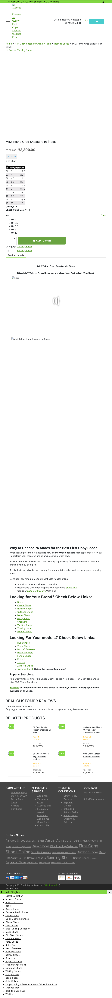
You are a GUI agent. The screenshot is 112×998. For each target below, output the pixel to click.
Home (9, 43)
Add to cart (43, 240)
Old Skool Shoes (68, 853)
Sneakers (22, 621)
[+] (14, 239)
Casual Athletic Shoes (62, 840)
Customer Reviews (36, 591)
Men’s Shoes (23, 615)
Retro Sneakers (25, 652)
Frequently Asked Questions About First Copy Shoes (43, 815)
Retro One (20, 857)
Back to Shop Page (15, 991)
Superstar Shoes (16, 862)
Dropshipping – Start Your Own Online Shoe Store (31, 984)
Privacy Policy (71, 815)
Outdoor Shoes (25, 612)
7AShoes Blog (44, 805)
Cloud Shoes (12, 915)
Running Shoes (24, 250)
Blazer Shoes (31, 841)
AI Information (52, 885)
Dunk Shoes (23, 642)
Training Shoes (61, 43)
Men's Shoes (56, 853)
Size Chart (11, 157)
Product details (16, 255)
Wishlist (9, 994)
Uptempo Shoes (32, 863)
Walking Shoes (24, 625)
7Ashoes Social (25, 669)
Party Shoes (23, 618)
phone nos (71, 587)
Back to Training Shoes (20, 50)
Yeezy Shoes (56, 863)
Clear (103, 215)
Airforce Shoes (25, 665)
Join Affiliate (12, 981)
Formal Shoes (24, 656)
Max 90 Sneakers (26, 649)
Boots (20, 602)
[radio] (58, 219)
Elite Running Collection (64, 846)
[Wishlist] (86, 21)
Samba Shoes (81, 857)
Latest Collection (14, 896)
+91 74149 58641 (72, 23)
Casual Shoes (24, 605)
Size (8, 215)
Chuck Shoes (88, 840)
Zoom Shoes (23, 646)
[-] (14, 243)
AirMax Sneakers (14, 902)
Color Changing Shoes (21, 847)
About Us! (42, 795)
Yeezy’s (21, 662)
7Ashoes (14, 687)
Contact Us (43, 825)
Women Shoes (24, 631)
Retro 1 (21, 659)
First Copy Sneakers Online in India (33, 43)
